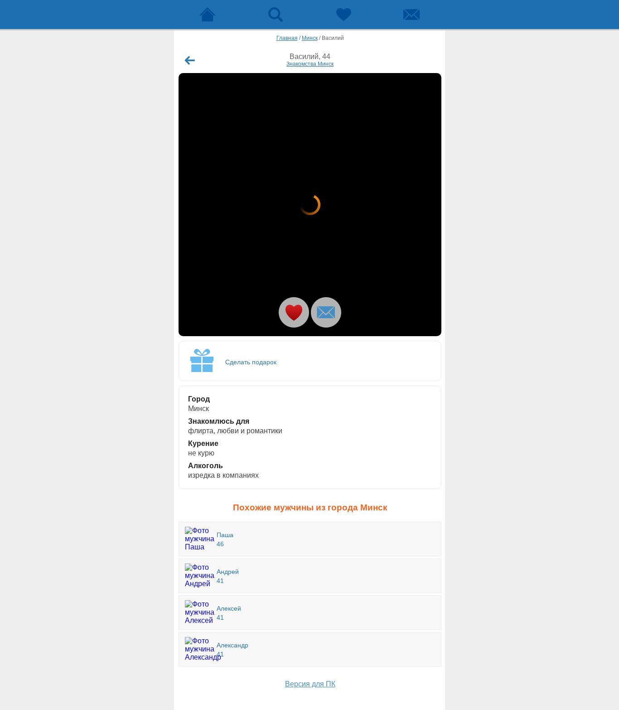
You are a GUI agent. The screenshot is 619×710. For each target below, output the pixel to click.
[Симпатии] (343, 14)
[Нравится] (294, 312)
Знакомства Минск (310, 64)
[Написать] (326, 312)
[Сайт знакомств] (208, 14)
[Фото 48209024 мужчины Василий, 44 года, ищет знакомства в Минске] (310, 204)
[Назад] (190, 60)
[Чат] (411, 14)
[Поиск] (276, 14)
